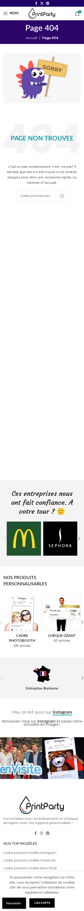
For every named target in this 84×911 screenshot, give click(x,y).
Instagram (46, 721)
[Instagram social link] (41, 833)
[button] (4, 538)
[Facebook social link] (36, 3)
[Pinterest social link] (48, 3)
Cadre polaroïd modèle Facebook (29, 860)
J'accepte (42, 903)
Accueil (31, 38)
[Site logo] (42, 13)
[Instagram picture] (21, 758)
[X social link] (42, 3)
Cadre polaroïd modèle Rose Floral (30, 868)
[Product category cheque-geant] (62, 620)
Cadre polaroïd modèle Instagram (29, 853)
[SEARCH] (62, 196)
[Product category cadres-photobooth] (22, 622)
